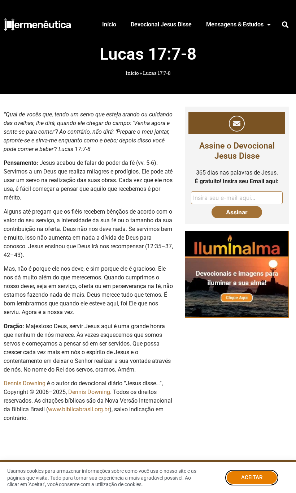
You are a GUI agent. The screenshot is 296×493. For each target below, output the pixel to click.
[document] (148, 246)
